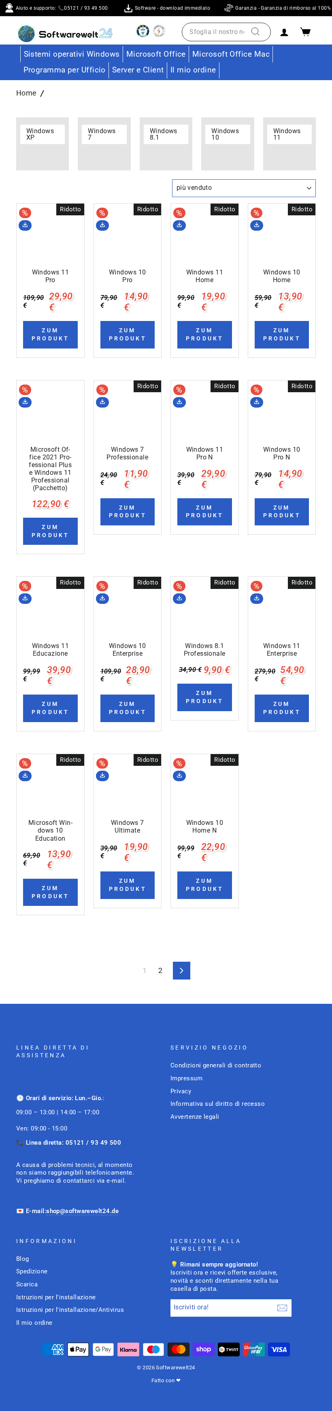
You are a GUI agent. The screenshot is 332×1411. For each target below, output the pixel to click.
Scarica (27, 1284)
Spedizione (32, 1271)
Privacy (180, 1091)
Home (26, 93)
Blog (22, 1258)
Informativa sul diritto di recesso (217, 1103)
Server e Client (138, 69)
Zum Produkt (50, 334)
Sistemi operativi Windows (72, 54)
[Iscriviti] (282, 1308)
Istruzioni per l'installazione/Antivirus (70, 1309)
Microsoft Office (156, 54)
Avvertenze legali (194, 1116)
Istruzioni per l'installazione (56, 1297)
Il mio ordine (193, 69)
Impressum (186, 1078)
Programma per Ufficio (64, 69)
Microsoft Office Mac (231, 54)
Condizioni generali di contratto (215, 1065)
